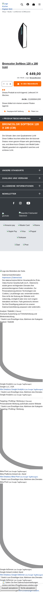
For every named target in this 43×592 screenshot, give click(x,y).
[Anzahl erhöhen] (10, 84)
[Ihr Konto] (27, 4)
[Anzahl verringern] (4, 84)
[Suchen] (22, 4)
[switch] (21, 320)
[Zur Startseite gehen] (7, 6)
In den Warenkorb (29, 84)
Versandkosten (35, 78)
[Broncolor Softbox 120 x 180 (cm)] (21, 35)
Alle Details (21, 389)
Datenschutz (17, 278)
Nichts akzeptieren (28, 588)
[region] (21, 37)
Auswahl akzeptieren (10, 588)
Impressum (6, 278)
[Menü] (39, 4)
